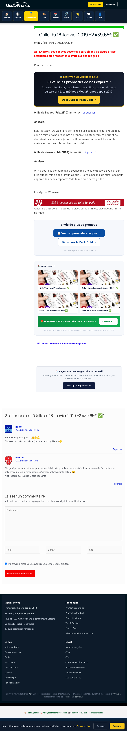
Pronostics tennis (74, 618)
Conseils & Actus (13, 652)
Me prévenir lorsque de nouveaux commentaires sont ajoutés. (38, 563)
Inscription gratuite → (79, 385)
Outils (7, 657)
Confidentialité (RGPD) (77, 662)
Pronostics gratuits (75, 607)
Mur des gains (11, 667)
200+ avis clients (25, 613)
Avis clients (10, 662)
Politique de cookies (75, 667)
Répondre (117, 449)
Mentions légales (74, 647)
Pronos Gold (71, 628)
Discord (8, 672)
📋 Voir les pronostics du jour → (79, 233)
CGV (68, 652)
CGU (68, 657)
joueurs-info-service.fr (73, 696)
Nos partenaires (73, 677)
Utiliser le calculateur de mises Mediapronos (64, 343)
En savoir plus (83, 726)
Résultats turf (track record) (79, 633)
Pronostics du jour (79, 712)
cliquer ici (89, 112)
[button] (79, 343)
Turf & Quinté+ (72, 623)
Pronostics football (75, 613)
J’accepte (117, 726)
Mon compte (11, 677)
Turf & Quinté (33, 712)
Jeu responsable (73, 672)
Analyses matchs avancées (55, 712)
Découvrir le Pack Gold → (79, 100)
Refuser (101, 726)
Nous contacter (12, 682)
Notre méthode (12, 647)
